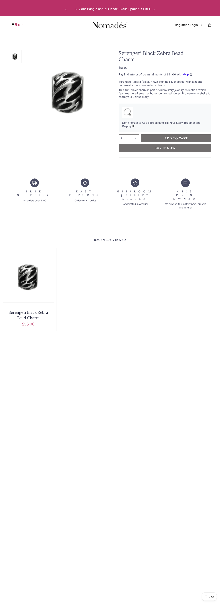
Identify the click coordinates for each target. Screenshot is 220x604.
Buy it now (165, 148)
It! (133, 126)
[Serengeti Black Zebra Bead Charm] (28, 276)
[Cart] (209, 25)
